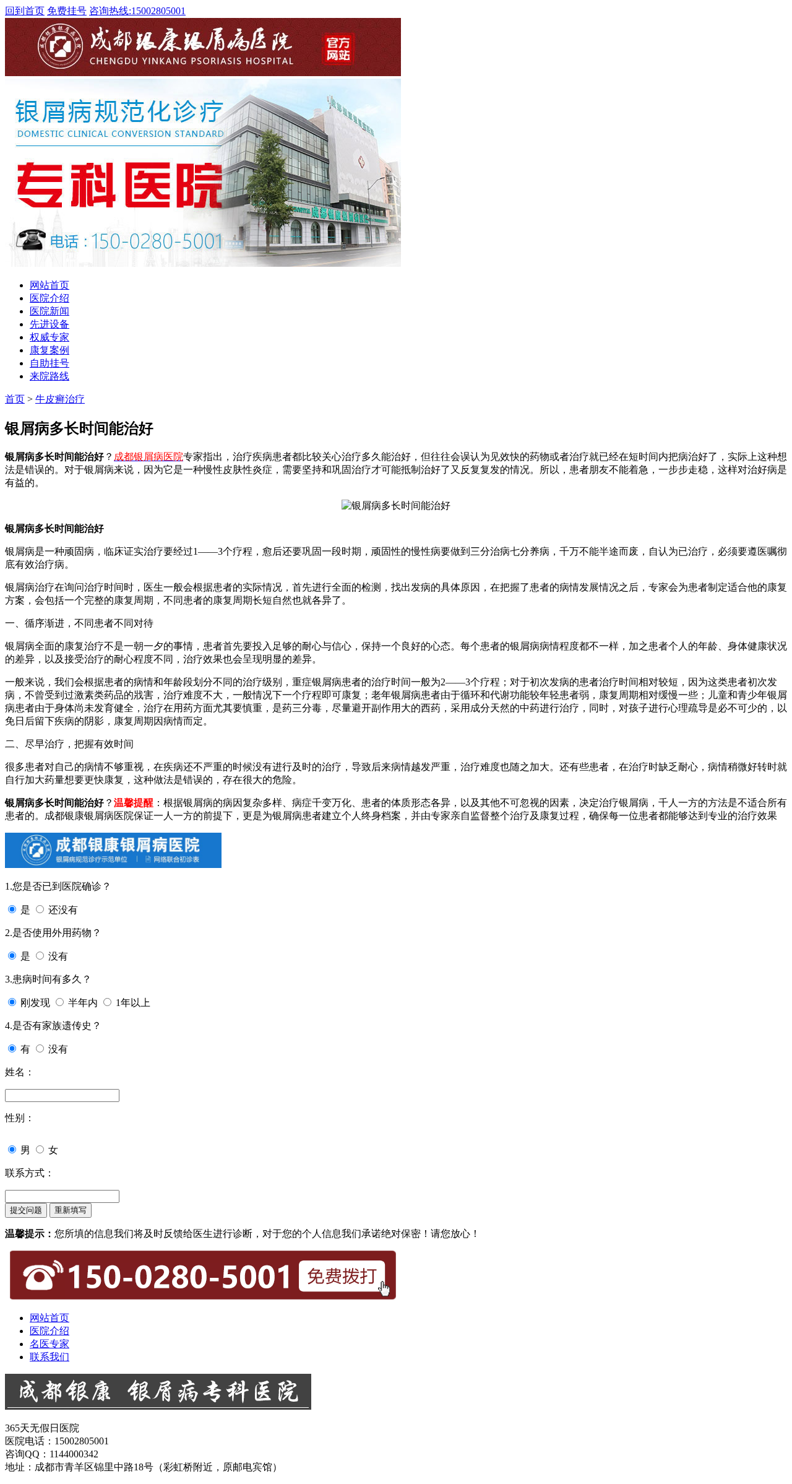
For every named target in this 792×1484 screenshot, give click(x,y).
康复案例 (49, 350)
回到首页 (25, 11)
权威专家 (49, 337)
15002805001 (137, 11)
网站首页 (49, 285)
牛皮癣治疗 (60, 399)
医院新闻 (49, 311)
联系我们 (49, 1357)
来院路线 (49, 376)
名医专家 (49, 1344)
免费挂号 (67, 11)
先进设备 (49, 324)
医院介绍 (49, 298)
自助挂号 (49, 363)
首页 (15, 399)
